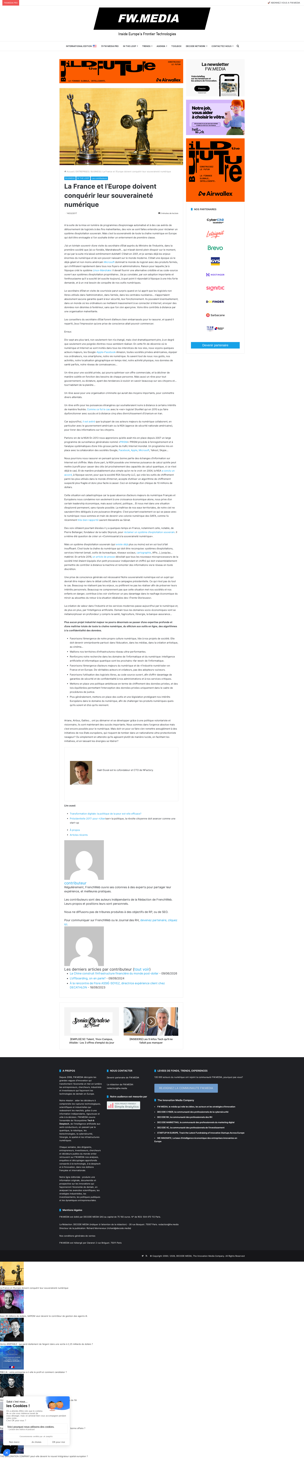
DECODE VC (163, 1127)
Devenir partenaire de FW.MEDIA (123, 1077)
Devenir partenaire (215, 345)
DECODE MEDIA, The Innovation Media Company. (200, 1256)
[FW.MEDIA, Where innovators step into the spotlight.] (152, 23)
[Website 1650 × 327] (121, 71)
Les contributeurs (99, 178)
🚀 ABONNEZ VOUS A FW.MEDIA (284, 2)
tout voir (141, 969)
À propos (75, 829)
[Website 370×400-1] (215, 201)
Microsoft (109, 262)
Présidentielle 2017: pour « (85, 818)
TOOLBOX (176, 46)
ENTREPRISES (82, 171)
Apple (100, 352)
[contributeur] (84, 878)
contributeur (75, 883)
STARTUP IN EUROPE (167, 1132)
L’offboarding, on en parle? (88, 978)
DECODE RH (163, 1117)
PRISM (123, 441)
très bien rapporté (88, 519)
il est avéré (89, 421)
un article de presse (103, 556)
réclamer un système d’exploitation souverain (149, 532)
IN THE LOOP (129, 46)
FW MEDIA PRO (111, 46)
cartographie (144, 552)
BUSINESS (96, 171)
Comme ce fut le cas (98, 409)
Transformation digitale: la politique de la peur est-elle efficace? (105, 813)
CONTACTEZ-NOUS (221, 46)
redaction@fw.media (117, 1088)
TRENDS (146, 46)
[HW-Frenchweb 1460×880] (215, 134)
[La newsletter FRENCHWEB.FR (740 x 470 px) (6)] (215, 95)
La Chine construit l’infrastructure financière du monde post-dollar (114, 973)
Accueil (70, 171)
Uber (102, 818)
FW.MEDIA (78, 1077)
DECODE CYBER (165, 1112)
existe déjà (122, 544)
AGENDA (161, 46)
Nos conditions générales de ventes (77, 1236)
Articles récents (79, 834)
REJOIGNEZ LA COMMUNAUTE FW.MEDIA (186, 1088)
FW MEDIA (162, 1106)
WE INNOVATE (164, 1138)
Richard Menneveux (96, 1228)
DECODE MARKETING (168, 1122)
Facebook (109, 352)
